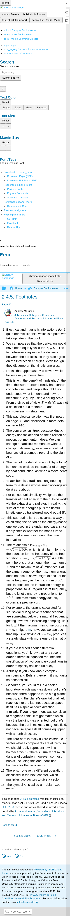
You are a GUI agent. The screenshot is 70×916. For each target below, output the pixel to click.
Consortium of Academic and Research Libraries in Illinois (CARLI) (33, 318)
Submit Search (10, 77)
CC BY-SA (8, 807)
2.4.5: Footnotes (29, 798)
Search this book (9, 66)
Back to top (8, 825)
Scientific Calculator (18, 197)
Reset (5, 102)
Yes (9, 856)
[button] (12, 223)
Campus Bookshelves (46, 288)
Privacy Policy (37, 894)
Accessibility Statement (28, 898)
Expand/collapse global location (66, 287)
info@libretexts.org (28, 902)
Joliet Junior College (26, 315)
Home (18, 288)
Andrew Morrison (25, 811)
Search (7, 912)
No (21, 856)
